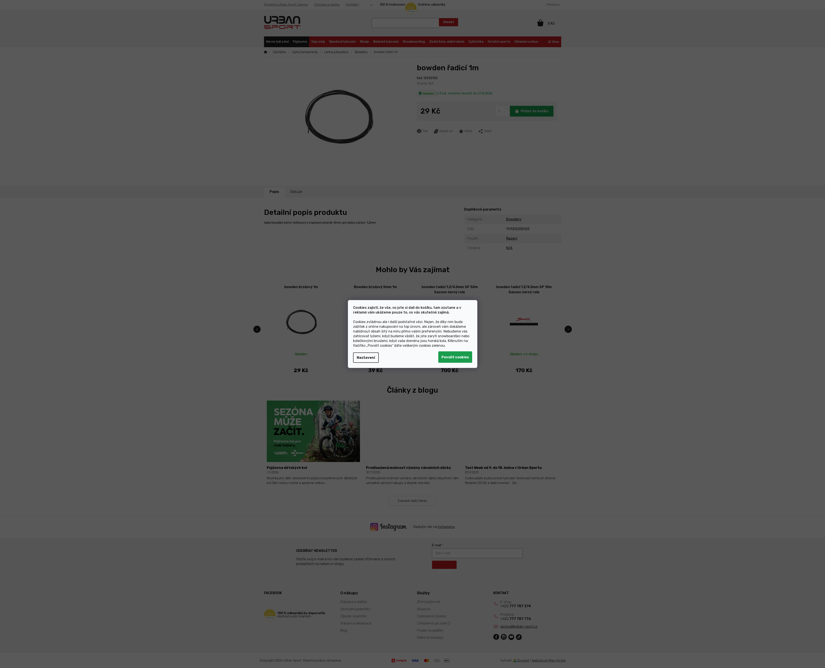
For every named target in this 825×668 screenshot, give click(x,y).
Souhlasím (455, 357)
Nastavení (366, 358)
